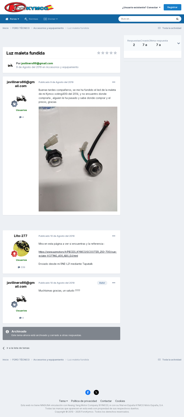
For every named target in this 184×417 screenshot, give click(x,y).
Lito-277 (20, 236)
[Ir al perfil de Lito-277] (21, 248)
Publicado (56, 82)
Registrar (172, 7)
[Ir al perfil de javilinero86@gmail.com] (10, 65)
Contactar (106, 400)
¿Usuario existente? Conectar (140, 7)
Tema (62, 400)
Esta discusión (161, 18)
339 (22, 267)
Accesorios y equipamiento (62, 67)
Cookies (120, 400)
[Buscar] (177, 19)
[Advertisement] (61, 40)
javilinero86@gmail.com (21, 84)
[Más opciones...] (113, 82)
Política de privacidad (84, 400)
